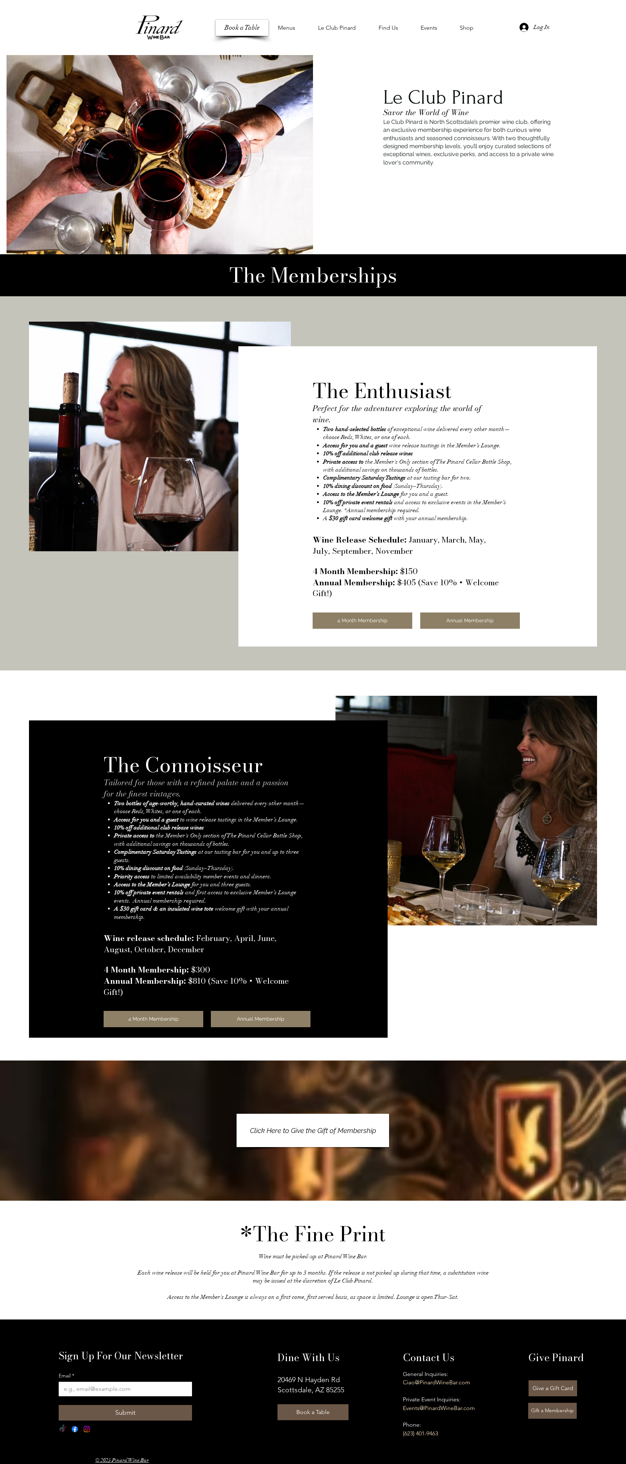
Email (66, 1376)
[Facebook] (75, 1429)
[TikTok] (63, 1429)
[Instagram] (87, 1429)
